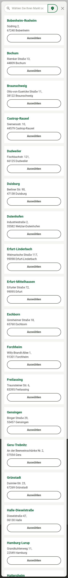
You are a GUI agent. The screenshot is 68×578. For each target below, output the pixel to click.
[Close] (63, 8)
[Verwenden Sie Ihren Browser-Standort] (53, 8)
